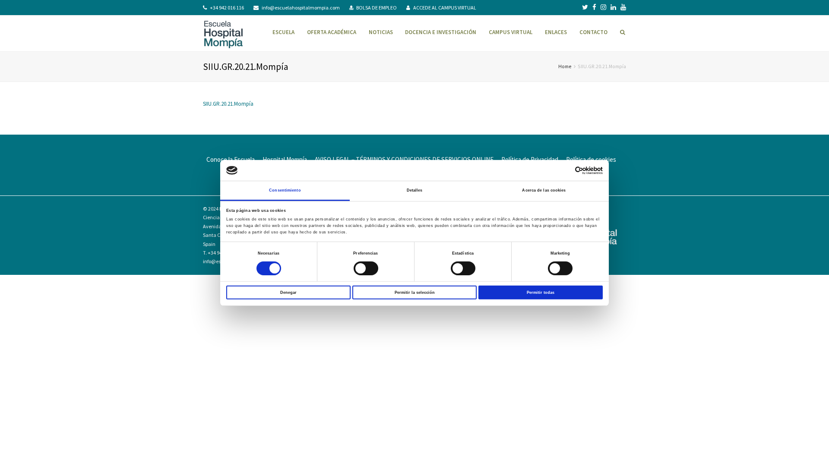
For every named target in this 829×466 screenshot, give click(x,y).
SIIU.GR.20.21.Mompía (228, 103)
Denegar (288, 292)
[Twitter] (585, 7)
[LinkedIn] (613, 7)
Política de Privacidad (529, 159)
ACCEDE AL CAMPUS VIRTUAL (444, 7)
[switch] (366, 268)
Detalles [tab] (415, 190)
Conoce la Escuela (230, 159)
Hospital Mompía (285, 159)
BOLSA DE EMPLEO (376, 7)
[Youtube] (623, 7)
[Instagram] (603, 7)
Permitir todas (540, 292)
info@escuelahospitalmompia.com (301, 7)
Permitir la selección (415, 292)
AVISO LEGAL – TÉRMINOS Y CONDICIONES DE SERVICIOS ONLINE (404, 159)
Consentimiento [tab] (285, 190)
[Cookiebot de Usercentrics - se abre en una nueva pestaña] (565, 170)
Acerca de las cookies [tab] (544, 190)
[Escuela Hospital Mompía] (223, 33)
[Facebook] (594, 7)
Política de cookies (591, 159)
